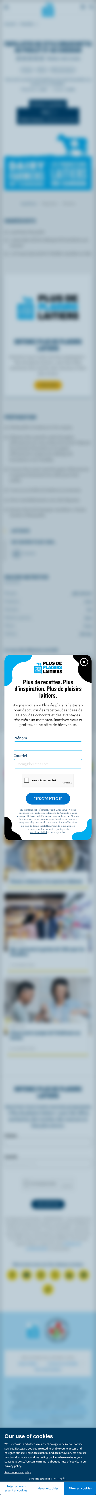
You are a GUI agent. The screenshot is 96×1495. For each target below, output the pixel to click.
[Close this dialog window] (84, 662)
